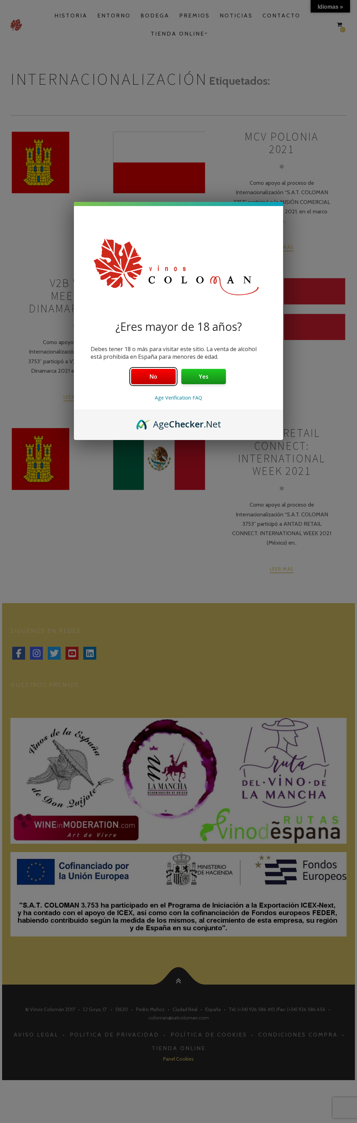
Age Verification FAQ (178, 397)
